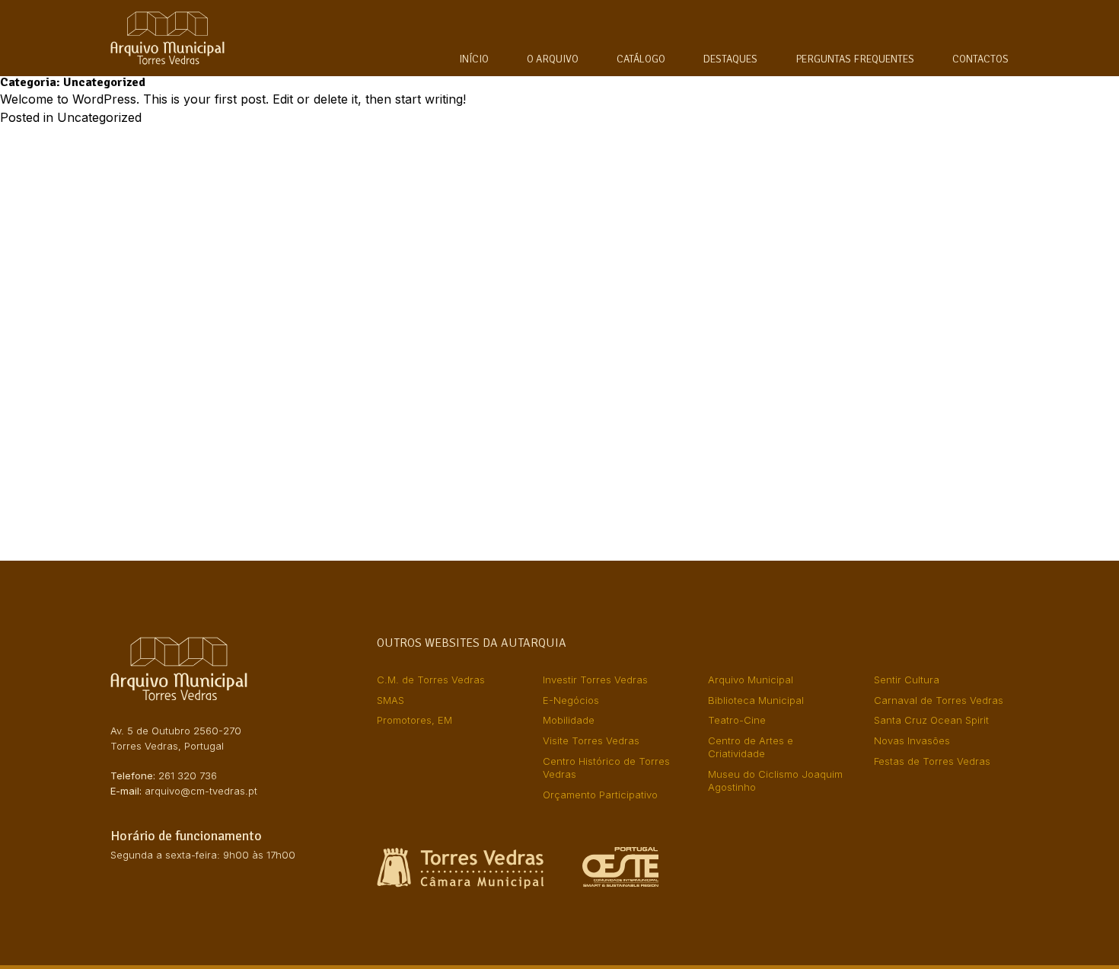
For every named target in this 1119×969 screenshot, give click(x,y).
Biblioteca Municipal (756, 700)
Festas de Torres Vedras (932, 761)
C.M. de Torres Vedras (431, 679)
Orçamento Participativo (600, 794)
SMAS (390, 700)
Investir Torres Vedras (595, 679)
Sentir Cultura (906, 679)
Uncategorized (99, 117)
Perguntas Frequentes (854, 59)
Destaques (730, 59)
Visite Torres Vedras (591, 740)
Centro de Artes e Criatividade (750, 747)
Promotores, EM (414, 720)
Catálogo (641, 59)
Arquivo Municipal (750, 679)
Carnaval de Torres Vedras (938, 700)
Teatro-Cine (737, 720)
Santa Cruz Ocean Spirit (931, 720)
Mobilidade (569, 720)
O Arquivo (553, 59)
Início (474, 59)
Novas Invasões (912, 740)
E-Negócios (571, 700)
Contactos (980, 59)
